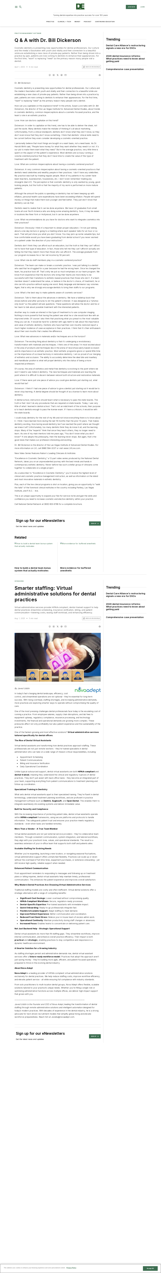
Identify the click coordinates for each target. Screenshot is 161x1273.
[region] (80, 1268)
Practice (50, 21)
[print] (100, 75)
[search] (20, 7)
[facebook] (50, 75)
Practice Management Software (28, 33)
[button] (16, 7)
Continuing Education (105, 21)
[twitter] (58, 75)
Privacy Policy (71, 1268)
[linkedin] (54, 75)
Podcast (87, 21)
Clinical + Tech (64, 21)
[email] (65, 75)
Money (77, 21)
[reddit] (61, 75)
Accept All (150, 1268)
